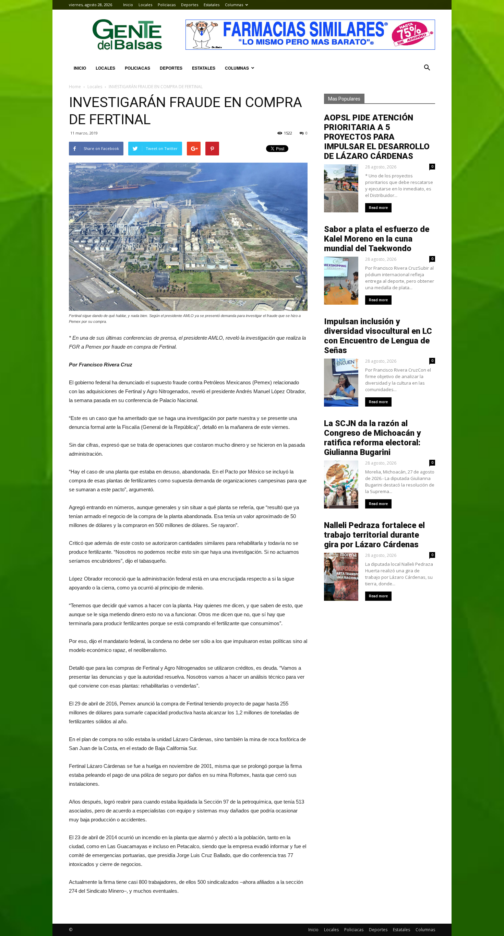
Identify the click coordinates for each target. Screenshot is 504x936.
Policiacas (167, 4)
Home (75, 87)
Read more (378, 208)
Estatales (211, 4)
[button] (427, 68)
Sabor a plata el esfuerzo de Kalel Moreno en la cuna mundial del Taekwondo (376, 238)
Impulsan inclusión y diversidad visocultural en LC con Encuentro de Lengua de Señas (378, 336)
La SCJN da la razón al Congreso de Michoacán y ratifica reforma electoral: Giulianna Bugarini (372, 438)
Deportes (189, 4)
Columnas (234, 4)
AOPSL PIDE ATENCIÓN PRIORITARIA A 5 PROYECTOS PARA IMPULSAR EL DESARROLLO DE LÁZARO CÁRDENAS (377, 137)
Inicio (128, 4)
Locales (145, 4)
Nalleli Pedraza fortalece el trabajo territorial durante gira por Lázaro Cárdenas (374, 534)
